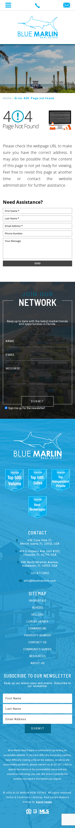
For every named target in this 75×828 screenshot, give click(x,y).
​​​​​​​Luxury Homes (37, 621)
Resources (37, 656)
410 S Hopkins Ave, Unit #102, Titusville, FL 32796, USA (39, 552)
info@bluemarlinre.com (39, 580)
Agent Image (44, 802)
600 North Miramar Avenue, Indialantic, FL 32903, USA (39, 563)
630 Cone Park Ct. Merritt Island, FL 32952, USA (40, 542)
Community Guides (37, 649)
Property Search (37, 635)
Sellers (37, 614)
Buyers (37, 607)
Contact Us (37, 642)
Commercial (37, 628)
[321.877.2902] (37, 5)
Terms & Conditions (18, 797)
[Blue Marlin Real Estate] (38, 27)
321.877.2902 (39, 573)
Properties (37, 600)
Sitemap (37, 797)
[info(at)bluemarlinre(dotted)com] (66, 5)
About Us (37, 663)
